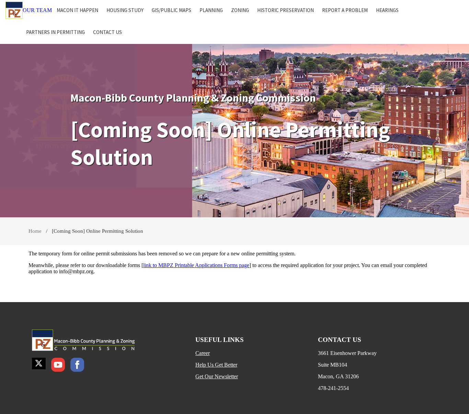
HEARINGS (387, 10)
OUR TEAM (37, 10)
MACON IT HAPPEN (77, 10)
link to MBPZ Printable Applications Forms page (196, 265)
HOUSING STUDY (125, 10)
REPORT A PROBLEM (345, 10)
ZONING (240, 10)
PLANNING (211, 10)
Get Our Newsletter (216, 376)
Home (35, 231)
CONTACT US (107, 32)
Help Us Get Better (216, 365)
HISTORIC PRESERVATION (285, 10)
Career (202, 353)
